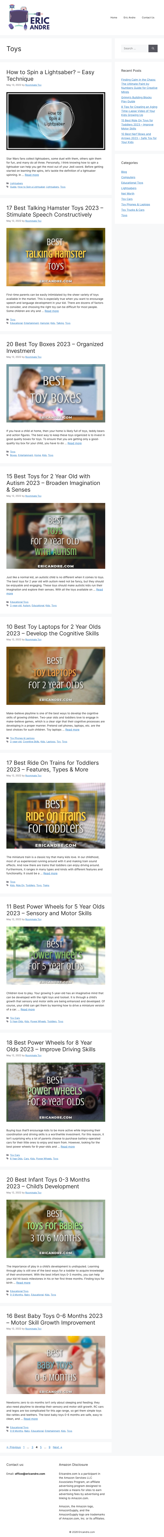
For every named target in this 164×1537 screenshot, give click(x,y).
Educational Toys (19, 602)
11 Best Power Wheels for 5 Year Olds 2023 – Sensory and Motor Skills (55, 909)
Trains (46, 885)
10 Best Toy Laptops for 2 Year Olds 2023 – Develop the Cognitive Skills (53, 630)
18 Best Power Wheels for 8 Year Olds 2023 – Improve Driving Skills (50, 1046)
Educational (16, 323)
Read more (32, 174)
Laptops (50, 741)
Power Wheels (38, 1021)
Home (114, 17)
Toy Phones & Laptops (22, 738)
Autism (26, 605)
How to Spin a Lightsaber (31, 186)
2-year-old (16, 605)
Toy (59, 741)
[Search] (153, 48)
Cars (26, 1158)
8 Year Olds (16, 1158)
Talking (60, 323)
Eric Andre (129, 17)
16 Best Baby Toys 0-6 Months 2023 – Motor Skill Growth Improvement (54, 1319)
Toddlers (30, 885)
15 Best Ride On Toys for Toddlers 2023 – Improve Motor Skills (137, 124)
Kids (52, 323)
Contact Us (148, 17)
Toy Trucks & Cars (132, 209)
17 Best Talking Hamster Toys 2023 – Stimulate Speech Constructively (54, 211)
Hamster (44, 323)
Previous (13, 1447)
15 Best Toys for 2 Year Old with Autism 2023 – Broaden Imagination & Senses (53, 483)
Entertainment (31, 323)
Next (57, 1447)
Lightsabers (16, 183)
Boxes (13, 455)
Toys (63, 186)
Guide (13, 186)
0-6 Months (16, 1431)
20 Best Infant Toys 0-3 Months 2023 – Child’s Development (48, 1183)
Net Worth (127, 193)
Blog (124, 171)
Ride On (20, 885)
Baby (27, 1294)
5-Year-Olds (16, 1021)
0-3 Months (16, 1294)
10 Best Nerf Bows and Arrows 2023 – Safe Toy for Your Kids (139, 138)
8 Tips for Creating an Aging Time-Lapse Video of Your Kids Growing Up (139, 111)
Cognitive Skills (31, 741)
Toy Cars (15, 1018)
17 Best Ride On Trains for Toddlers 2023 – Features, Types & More (52, 766)
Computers (128, 177)
